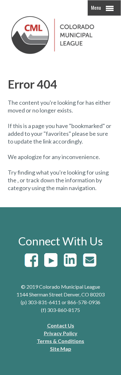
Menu (96, 7)
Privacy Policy (60, 333)
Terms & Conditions (60, 341)
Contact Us (60, 325)
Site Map (60, 349)
